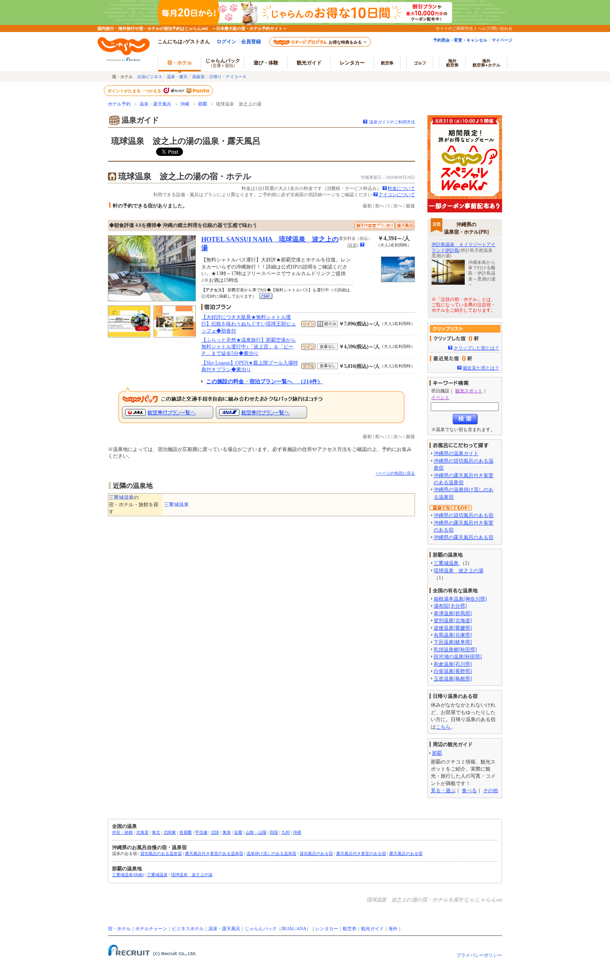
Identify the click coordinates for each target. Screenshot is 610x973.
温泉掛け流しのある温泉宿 (271, 853)
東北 (156, 832)
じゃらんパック (222, 62)
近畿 (238, 832)
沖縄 (184, 104)
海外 (452, 62)
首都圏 (185, 832)
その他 (490, 790)
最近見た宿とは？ (481, 367)
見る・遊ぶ (443, 790)
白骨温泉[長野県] (453, 671)
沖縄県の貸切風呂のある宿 (463, 515)
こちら (443, 727)
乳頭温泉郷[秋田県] (455, 650)
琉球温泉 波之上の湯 (458, 571)
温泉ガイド (140, 120)
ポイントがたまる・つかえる (134, 90)
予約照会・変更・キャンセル (460, 39)
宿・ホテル (119, 928)
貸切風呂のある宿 (316, 853)
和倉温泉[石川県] (453, 664)
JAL (291, 928)
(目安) (352, 245)
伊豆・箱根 (122, 832)
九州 (285, 832)
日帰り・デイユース (227, 76)
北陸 (215, 832)
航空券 (387, 62)
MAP (266, 296)
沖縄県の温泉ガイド (456, 453)
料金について (401, 188)
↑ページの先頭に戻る (395, 473)
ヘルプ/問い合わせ (495, 28)
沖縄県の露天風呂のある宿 (463, 537)
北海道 (142, 832)
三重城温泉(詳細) (128, 874)
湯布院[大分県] (450, 606)
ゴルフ (420, 62)
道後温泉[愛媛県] (453, 628)
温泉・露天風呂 (155, 104)
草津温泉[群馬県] (453, 613)
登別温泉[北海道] (453, 620)
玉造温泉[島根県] (453, 679)
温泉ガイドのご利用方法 (392, 122)
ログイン (227, 41)
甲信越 (201, 832)
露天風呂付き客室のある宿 (361, 853)
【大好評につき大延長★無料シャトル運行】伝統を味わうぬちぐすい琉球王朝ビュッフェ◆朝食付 (248, 323)
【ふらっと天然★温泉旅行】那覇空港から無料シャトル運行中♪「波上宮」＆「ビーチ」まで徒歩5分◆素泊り (248, 346)
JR (283, 928)
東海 (226, 832)
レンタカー (352, 62)
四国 (274, 832)
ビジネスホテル (188, 928)
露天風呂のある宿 (405, 853)
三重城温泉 (121, 497)
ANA (301, 928)
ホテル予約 (119, 104)
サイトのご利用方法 (454, 28)
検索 (465, 419)
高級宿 (198, 76)
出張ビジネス (149, 76)
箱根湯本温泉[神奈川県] (460, 599)
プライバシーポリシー (479, 955)
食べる (469, 790)
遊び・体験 (266, 62)
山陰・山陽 (256, 832)
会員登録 (251, 41)
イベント (440, 397)
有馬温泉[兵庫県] (453, 635)
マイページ (502, 39)
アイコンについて (396, 194)
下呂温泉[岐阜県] (453, 642)
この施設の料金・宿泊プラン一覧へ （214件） (264, 381)
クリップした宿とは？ (476, 347)
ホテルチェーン (151, 928)
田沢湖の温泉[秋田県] (458, 657)
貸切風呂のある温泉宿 (161, 853)
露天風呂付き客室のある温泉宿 (214, 853)
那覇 (202, 104)
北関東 (169, 832)
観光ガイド (372, 928)
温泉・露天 (177, 76)
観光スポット (469, 390)
